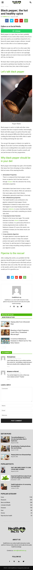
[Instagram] (14, 306)
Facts (2, 497)
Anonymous (11, 357)
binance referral (13, 371)
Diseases (3, 507)
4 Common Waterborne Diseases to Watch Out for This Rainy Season (21, 341)
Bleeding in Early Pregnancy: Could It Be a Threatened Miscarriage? (20, 332)
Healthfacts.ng (5, 16)
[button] (30, 2)
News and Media (5, 502)
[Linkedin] (18, 306)
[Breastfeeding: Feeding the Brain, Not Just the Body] (5, 448)
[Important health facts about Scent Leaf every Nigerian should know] (5, 478)
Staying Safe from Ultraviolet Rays (21, 454)
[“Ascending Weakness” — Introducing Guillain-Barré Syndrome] (5, 439)
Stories (3, 513)
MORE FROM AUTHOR (8, 317)
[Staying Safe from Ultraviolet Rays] (5, 324)
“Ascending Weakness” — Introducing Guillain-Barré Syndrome (18, 439)
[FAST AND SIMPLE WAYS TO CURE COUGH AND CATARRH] (3, 470)
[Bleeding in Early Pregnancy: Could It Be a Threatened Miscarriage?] (5, 332)
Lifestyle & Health (6, 505)
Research (3, 499)
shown (16, 220)
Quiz (2, 510)
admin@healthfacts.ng (19, 550)
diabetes (11, 209)
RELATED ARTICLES (7, 315)
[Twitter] (22, 306)
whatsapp (17, 31)
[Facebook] (11, 306)
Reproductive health (6, 515)
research (10, 181)
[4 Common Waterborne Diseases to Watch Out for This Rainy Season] (5, 341)
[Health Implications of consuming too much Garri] (4, 487)
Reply (8, 366)
